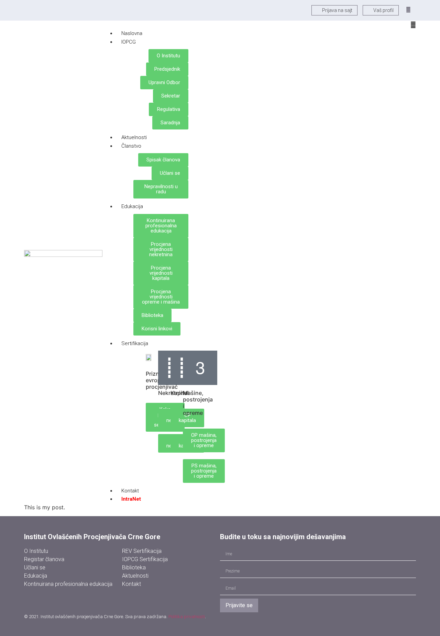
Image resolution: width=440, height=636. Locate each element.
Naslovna (131, 33)
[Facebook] (77, 600)
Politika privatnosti (186, 616)
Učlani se (34, 567)
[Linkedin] (55, 600)
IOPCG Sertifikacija (145, 559)
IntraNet (131, 499)
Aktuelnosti (134, 137)
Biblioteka (134, 567)
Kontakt (131, 584)
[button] (408, 9)
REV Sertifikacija (142, 551)
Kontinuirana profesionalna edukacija (68, 584)
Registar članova (44, 559)
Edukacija (132, 206)
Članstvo (131, 146)
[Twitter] (32, 600)
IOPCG (128, 42)
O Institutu (36, 551)
